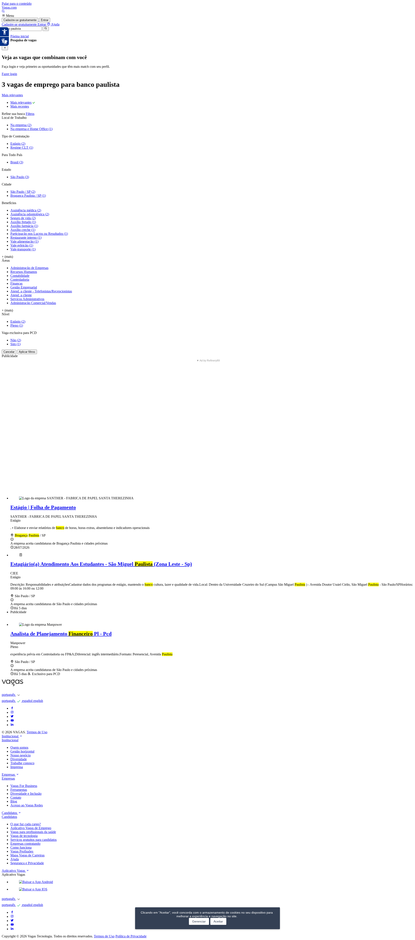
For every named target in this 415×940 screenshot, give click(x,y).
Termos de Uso (37, 732)
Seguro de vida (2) (23, 218)
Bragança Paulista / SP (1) (28, 195)
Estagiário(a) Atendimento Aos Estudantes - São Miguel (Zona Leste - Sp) (101, 564)
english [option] (38, 701)
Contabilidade (19, 275)
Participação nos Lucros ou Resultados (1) (39, 233)
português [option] (9, 701)
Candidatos (9, 817)
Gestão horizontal (22, 751)
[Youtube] (12, 720)
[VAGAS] (12, 685)
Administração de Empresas (29, 268)
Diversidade (18, 759)
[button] (211, 882)
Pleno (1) (16, 325)
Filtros (30, 114)
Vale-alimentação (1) (24, 241)
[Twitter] (12, 716)
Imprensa (16, 767)
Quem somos (19, 747)
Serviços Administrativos (27, 299)
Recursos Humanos (23, 272)
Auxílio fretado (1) (23, 222)
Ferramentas (18, 790)
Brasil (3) (16, 162)
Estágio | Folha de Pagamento (43, 507)
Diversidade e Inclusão (26, 793)
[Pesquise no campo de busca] (3, 11)
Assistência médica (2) (25, 210)
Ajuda (14, 859)
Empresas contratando (25, 843)
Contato (15, 797)
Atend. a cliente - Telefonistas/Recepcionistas (41, 291)
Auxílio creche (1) (22, 230)
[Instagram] (12, 712)
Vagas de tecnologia (24, 836)
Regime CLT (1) (21, 147)
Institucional (10, 740)
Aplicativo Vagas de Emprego (30, 828)
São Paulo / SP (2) (22, 191)
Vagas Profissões (21, 851)
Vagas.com (9, 7)
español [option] (27, 701)
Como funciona (21, 847)
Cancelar (8, 351)
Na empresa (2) (20, 125)
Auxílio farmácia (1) (24, 226)
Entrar (44, 20)
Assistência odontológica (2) (29, 214)
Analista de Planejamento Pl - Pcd (61, 634)
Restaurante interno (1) (26, 237)
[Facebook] (12, 708)
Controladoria (19, 279)
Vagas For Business (23, 786)
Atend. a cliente (21, 295)
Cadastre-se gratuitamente (20, 20)
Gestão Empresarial (23, 287)
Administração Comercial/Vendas (33, 303)
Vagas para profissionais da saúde (33, 832)
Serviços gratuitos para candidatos (33, 840)
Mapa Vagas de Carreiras (27, 855)
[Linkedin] (12, 725)
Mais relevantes (12, 95)
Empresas (8, 778)
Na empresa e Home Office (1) (31, 129)
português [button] (9, 695)
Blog (13, 801)
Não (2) (15, 340)
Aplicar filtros (27, 351)
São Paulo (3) (19, 177)
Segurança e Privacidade (27, 863)
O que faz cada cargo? (25, 824)
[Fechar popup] (5, 48)
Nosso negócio (20, 755)
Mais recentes (19, 106)
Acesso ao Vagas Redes (26, 805)
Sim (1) (15, 344)
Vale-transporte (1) (23, 249)
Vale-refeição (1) (21, 245)
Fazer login (9, 74)
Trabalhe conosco (22, 763)
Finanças (16, 283)
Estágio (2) (17, 143)
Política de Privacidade (131, 936)
